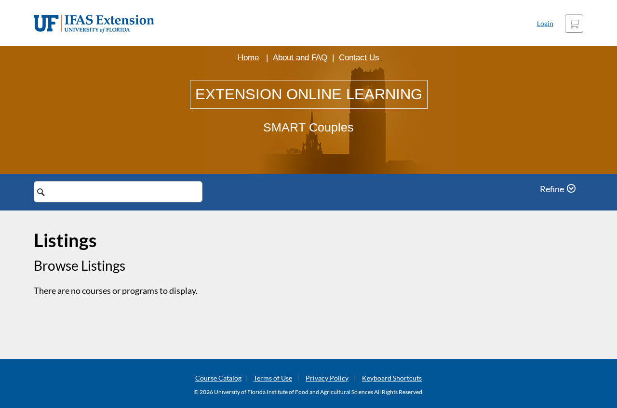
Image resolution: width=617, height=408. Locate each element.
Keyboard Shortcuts (392, 378)
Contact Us (359, 57)
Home (248, 57)
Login (545, 23)
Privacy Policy (327, 378)
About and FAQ (300, 57)
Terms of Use (273, 378)
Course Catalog (218, 378)
